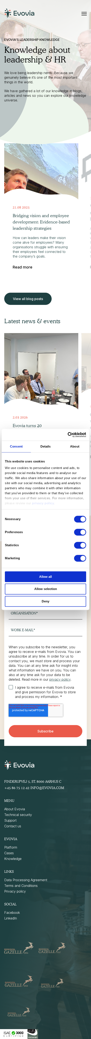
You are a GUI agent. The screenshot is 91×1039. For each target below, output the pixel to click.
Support (10, 820)
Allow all (45, 576)
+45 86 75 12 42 (16, 787)
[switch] (80, 532)
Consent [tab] (16, 446)
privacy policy (43, 503)
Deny (45, 601)
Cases (9, 853)
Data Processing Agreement (25, 880)
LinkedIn (10, 918)
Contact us (12, 826)
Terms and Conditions (21, 886)
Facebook (12, 912)
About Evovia (14, 809)
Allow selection (45, 589)
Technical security (18, 815)
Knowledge (13, 859)
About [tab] (74, 446)
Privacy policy (15, 891)
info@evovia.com (47, 787)
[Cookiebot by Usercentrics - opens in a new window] (67, 434)
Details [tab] (45, 446)
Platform (10, 847)
